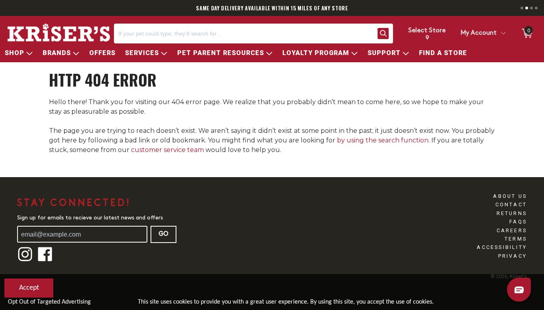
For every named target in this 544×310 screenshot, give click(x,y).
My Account (479, 33)
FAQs (518, 222)
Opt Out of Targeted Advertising (49, 302)
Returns (512, 213)
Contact (511, 204)
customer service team (167, 150)
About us (510, 196)
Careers (512, 230)
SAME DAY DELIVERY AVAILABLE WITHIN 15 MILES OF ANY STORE (272, 8)
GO (163, 234)
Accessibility (502, 247)
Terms (516, 239)
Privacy (512, 256)
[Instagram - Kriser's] (25, 260)
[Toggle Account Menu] (503, 33)
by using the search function (383, 140)
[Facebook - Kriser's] (45, 260)
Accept (29, 288)
